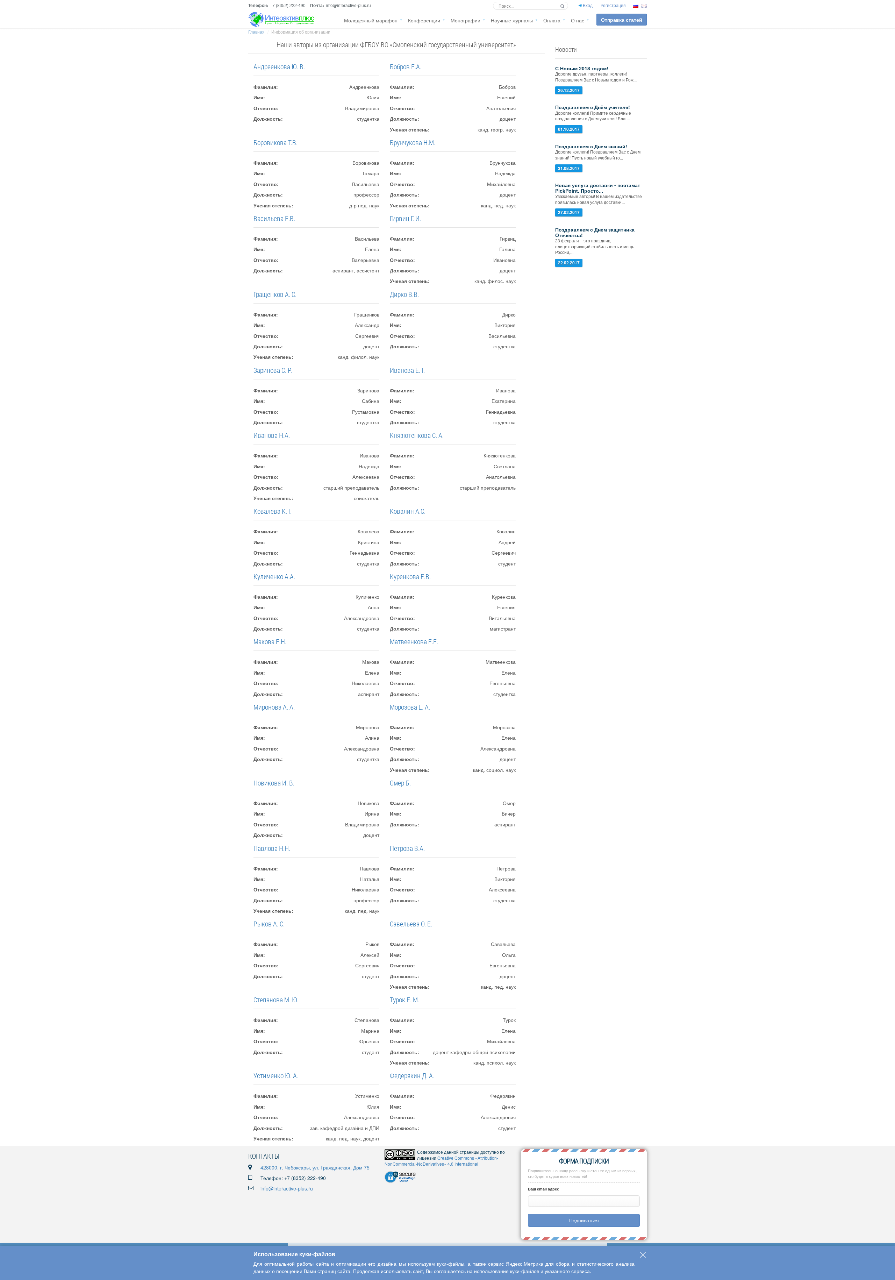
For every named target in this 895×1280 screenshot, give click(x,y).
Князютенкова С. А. (417, 435)
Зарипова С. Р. (272, 370)
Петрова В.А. (407, 848)
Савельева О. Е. (411, 923)
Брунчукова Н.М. (412, 142)
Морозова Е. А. (410, 706)
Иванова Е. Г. (407, 370)
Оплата (551, 20)
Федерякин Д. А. (412, 1075)
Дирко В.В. (404, 294)
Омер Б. (400, 782)
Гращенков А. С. (274, 294)
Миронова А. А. (274, 706)
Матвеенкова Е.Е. (414, 641)
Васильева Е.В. (274, 218)
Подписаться (584, 1220)
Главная (256, 32)
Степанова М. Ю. (276, 999)
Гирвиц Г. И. (405, 218)
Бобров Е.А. (405, 66)
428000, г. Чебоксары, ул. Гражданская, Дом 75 (315, 1167)
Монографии (465, 20)
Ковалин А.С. (407, 510)
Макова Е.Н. (269, 641)
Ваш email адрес (543, 1189)
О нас (577, 20)
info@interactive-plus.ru (286, 1188)
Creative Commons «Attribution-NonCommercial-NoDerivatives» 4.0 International (441, 1161)
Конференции (424, 20)
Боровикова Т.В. (275, 142)
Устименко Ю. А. (275, 1075)
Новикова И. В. (273, 782)
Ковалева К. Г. (272, 510)
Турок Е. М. (404, 999)
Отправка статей (621, 19)
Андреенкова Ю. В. (279, 66)
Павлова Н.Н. (271, 848)
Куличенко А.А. (274, 576)
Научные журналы (512, 20)
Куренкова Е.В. (410, 576)
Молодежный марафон (371, 20)
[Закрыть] (643, 1254)
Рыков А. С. (269, 923)
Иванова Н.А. (271, 435)
